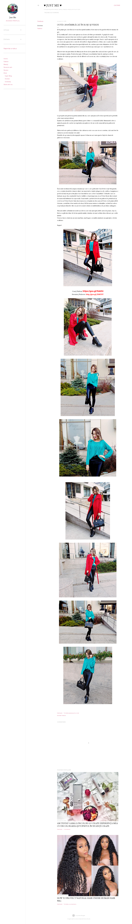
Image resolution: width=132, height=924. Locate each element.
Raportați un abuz (10, 48)
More (5, 73)
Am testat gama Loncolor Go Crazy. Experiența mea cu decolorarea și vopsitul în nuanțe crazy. (87, 824)
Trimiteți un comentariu (70, 904)
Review (6, 70)
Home (6, 59)
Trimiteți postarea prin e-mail (71, 713)
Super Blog (8, 76)
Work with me (8, 84)
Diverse (7, 79)
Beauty (6, 64)
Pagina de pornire (51, 12)
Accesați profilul (13, 21)
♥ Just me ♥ (53, 5)
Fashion (39, 28)
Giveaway (8, 81)
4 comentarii (67, 829)
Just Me (12, 17)
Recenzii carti (8, 67)
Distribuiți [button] (40, 21)
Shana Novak (86, 919)
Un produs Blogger (80, 915)
